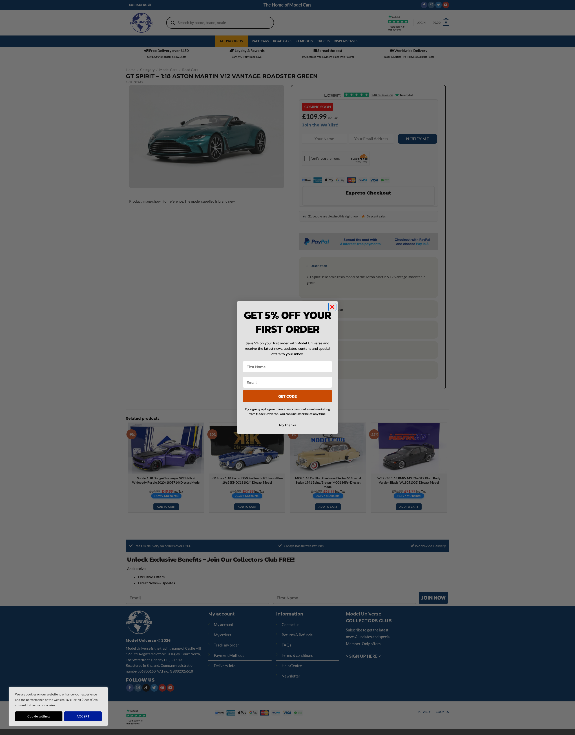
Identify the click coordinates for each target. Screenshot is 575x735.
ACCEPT (83, 716)
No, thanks (287, 425)
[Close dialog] (332, 307)
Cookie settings (38, 716)
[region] (58, 706)
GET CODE (287, 396)
